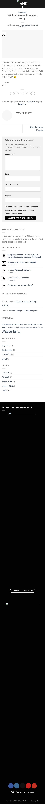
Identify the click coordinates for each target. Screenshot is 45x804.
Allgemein (22, 12)
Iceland (9, 327)
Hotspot (4, 327)
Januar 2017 (7, 381)
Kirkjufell (17, 327)
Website (8, 196)
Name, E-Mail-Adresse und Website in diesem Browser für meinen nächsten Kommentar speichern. (21, 210)
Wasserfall (9, 331)
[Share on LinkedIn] (33, 93)
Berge (21, 324)
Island (12, 327)
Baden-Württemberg (7, 324)
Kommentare (12, 265)
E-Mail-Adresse (11, 185)
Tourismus (40, 327)
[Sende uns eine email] (22, 785)
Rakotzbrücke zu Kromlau (18, 278)
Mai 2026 (5, 373)
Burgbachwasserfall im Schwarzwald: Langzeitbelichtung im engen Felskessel (24, 256)
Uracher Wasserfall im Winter (20, 270)
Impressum (30, 792)
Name (7, 174)
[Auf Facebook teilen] (16, 93)
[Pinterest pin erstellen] (29, 93)
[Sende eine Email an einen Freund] (25, 93)
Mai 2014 (5, 390)
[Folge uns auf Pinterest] (28, 785)
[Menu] (3, 4)
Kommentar (10, 154)
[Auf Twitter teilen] (20, 93)
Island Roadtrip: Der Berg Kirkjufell (22, 262)
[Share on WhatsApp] (12, 93)
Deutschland (27, 324)
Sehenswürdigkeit (32, 327)
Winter (19, 332)
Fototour (39, 324)
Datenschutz (20, 792)
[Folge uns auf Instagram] (16, 785)
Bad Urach (17, 324)
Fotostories (6, 355)
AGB (12, 792)
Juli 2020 (5, 377)
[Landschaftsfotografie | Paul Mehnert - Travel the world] (22, 4)
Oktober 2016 (7, 386)
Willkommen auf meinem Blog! (20, 285)
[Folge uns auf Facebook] (11, 785)
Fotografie (34, 324)
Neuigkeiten (22, 104)
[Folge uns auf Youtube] (34, 785)
